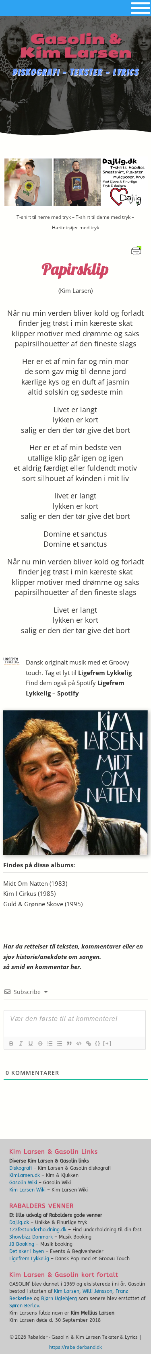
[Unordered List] (59, 1043)
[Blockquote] (69, 1043)
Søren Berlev (24, 1306)
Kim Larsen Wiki (27, 1190)
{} (98, 1043)
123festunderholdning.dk (37, 1230)
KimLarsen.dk (24, 1175)
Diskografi (20, 1168)
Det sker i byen (26, 1251)
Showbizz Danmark (31, 1237)
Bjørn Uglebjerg (59, 1298)
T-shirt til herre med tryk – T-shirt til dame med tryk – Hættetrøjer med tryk (75, 222)
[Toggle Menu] (140, 8)
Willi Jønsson (97, 1291)
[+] (107, 1043)
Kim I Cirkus (19, 893)
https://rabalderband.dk (75, 1347)
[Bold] (11, 1043)
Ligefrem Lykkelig (105, 673)
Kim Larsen (75, 290)
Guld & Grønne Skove (33, 904)
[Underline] (30, 1043)
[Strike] (40, 1043)
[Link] (88, 1043)
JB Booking (21, 1244)
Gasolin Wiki (23, 1182)
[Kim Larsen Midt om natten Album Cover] (75, 853)
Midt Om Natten (25, 883)
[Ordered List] (49, 1043)
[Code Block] (78, 1043)
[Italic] (20, 1043)
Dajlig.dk (19, 1222)
